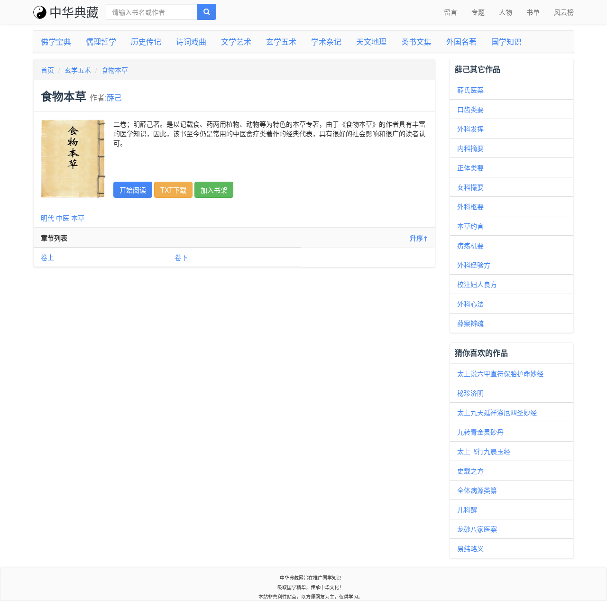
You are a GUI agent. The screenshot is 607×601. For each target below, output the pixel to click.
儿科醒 (467, 509)
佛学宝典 (56, 41)
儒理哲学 (101, 41)
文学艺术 (236, 41)
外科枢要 (470, 206)
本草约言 (470, 226)
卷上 (47, 257)
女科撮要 (470, 187)
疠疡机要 (470, 245)
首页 (47, 69)
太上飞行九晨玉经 (483, 451)
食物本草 (114, 69)
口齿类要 (470, 109)
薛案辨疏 (470, 323)
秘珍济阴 (470, 393)
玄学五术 (281, 41)
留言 (450, 12)
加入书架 (214, 189)
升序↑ (419, 237)
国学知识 (506, 41)
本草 (77, 217)
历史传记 (146, 41)
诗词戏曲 (191, 41)
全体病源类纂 (477, 490)
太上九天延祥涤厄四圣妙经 (497, 412)
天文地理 (371, 41)
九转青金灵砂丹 (480, 431)
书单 (533, 12)
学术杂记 (326, 41)
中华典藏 (74, 11)
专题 (478, 12)
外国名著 (461, 41)
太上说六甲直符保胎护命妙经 (500, 373)
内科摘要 (470, 148)
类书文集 (416, 41)
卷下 (181, 257)
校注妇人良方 (477, 284)
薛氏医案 (470, 89)
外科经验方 (473, 264)
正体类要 (470, 167)
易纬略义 (470, 548)
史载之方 (470, 470)
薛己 (114, 97)
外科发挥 (470, 128)
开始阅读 (133, 189)
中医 (62, 217)
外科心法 (470, 303)
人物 (505, 12)
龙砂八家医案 (477, 529)
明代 (47, 217)
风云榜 (564, 12)
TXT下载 (173, 189)
